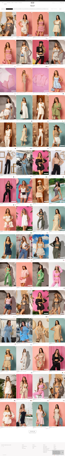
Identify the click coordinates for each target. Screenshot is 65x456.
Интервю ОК (55, 449)
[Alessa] (32, 3)
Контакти (23, 447)
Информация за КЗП (45, 451)
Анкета (33, 448)
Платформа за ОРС (45, 452)
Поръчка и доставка (45, 446)
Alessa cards (55, 446)
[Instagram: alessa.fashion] (3, 446)
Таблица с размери (24, 448)
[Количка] (63, 2)
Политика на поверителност (46, 449)
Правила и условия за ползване (46, 448)
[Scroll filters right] (49, 9)
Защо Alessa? (55, 448)
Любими (33, 447)
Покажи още (32, 431)
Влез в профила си (34, 446)
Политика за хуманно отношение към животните (48, 450)
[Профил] (61, 2)
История (54, 447)
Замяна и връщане (45, 447)
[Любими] (60, 2)
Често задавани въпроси (24, 446)
